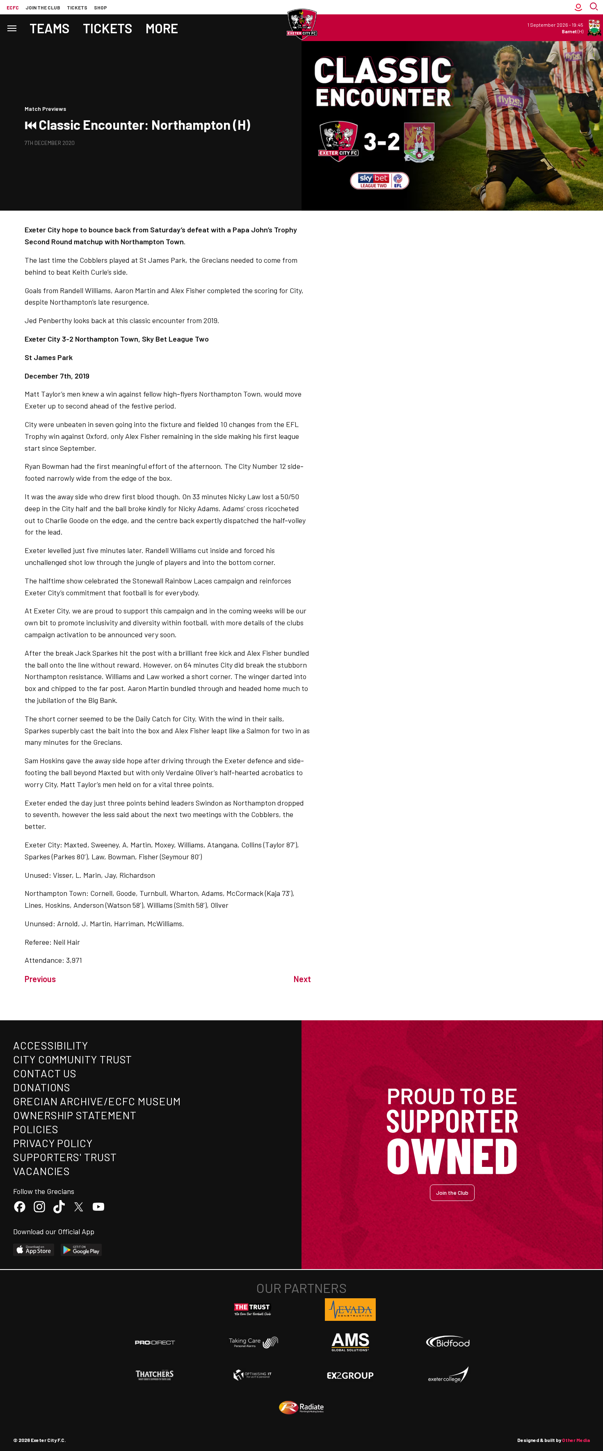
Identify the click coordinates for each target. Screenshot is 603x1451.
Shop (100, 7)
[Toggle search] (595, 7)
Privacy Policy (53, 1142)
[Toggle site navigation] (11, 27)
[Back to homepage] (301, 24)
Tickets (77, 7)
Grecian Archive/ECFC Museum (97, 1101)
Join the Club (452, 1192)
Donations (42, 1087)
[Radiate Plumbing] (301, 1408)
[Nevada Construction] (350, 1309)
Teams (50, 28)
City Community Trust (72, 1059)
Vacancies (41, 1170)
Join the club (42, 7)
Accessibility (50, 1045)
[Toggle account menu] (578, 7)
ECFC (13, 7)
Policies (36, 1129)
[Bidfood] (448, 1342)
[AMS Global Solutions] (350, 1342)
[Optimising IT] (252, 1375)
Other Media (576, 1440)
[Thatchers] (155, 1375)
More (162, 28)
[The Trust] (252, 1309)
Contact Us (45, 1073)
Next (302, 979)
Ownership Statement (74, 1115)
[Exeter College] (448, 1375)
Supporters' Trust (65, 1156)
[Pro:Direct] (155, 1342)
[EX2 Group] (350, 1375)
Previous (40, 979)
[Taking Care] (252, 1342)
